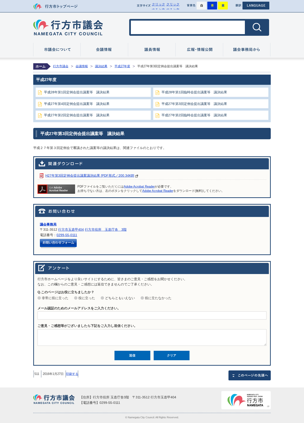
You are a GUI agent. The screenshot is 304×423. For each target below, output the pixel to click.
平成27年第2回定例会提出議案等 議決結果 (76, 115)
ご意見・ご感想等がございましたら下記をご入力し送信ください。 (87, 326)
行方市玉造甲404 (71, 229)
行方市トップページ (55, 7)
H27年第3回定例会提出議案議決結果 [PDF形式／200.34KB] (89, 175)
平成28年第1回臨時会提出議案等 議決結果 (194, 92)
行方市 (246, 400)
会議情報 (104, 49)
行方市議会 (68, 28)
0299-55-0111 (67, 235)
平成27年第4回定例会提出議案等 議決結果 (76, 104)
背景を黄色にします (223, 5)
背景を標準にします (201, 5)
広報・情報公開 (199, 49)
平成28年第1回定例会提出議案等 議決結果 (76, 92)
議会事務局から (247, 49)
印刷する (72, 374)
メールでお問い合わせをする (58, 243)
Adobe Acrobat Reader (139, 186)
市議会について (57, 49)
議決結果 (101, 66)
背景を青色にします (212, 5)
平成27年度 (122, 66)
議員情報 (152, 49)
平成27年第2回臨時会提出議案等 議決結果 (194, 115)
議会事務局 (48, 224)
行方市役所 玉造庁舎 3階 (106, 229)
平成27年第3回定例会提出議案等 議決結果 (194, 104)
